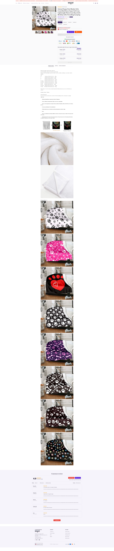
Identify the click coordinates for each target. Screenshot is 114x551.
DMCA (51, 536)
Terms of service (67, 533)
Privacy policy (67, 531)
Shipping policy (67, 534)
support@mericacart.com (39, 538)
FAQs (51, 534)
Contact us (51, 531)
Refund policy (67, 538)
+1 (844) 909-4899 (38, 537)
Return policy (67, 536)
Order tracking (52, 533)
